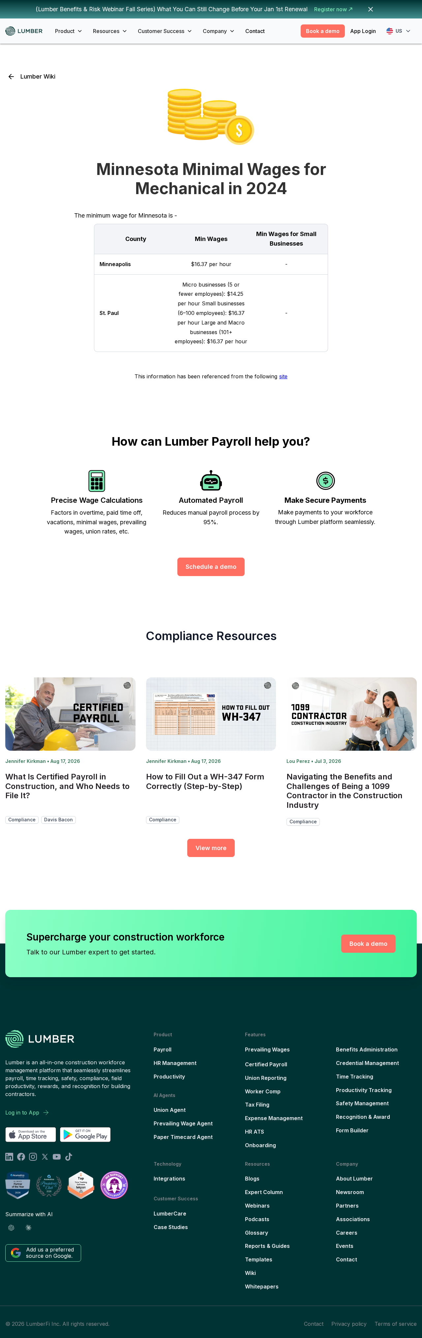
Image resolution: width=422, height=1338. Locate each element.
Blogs (252, 1178)
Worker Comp (263, 1091)
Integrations (169, 1178)
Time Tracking (354, 1076)
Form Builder (352, 1130)
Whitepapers (262, 1286)
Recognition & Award (363, 1117)
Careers (346, 1232)
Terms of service (396, 1324)
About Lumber (354, 1178)
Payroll (162, 1049)
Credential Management (367, 1063)
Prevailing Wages (267, 1049)
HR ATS (254, 1131)
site (283, 376)
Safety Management (362, 1103)
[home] (26, 31)
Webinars (257, 1205)
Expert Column (264, 1192)
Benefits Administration (367, 1049)
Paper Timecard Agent (183, 1137)
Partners (347, 1205)
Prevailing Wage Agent (183, 1123)
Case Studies (171, 1227)
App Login (363, 31)
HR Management (175, 1063)
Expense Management (274, 1118)
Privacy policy (349, 1324)
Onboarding (260, 1145)
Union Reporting (265, 1078)
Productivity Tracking (364, 1090)
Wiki (250, 1273)
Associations (353, 1219)
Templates (258, 1259)
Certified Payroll (266, 1064)
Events (344, 1246)
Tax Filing (257, 1104)
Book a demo (323, 31)
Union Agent (170, 1110)
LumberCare (170, 1213)
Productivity (169, 1076)
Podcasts (257, 1219)
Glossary (256, 1232)
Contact (255, 31)
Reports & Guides (267, 1246)
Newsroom (350, 1192)
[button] (69, 31)
